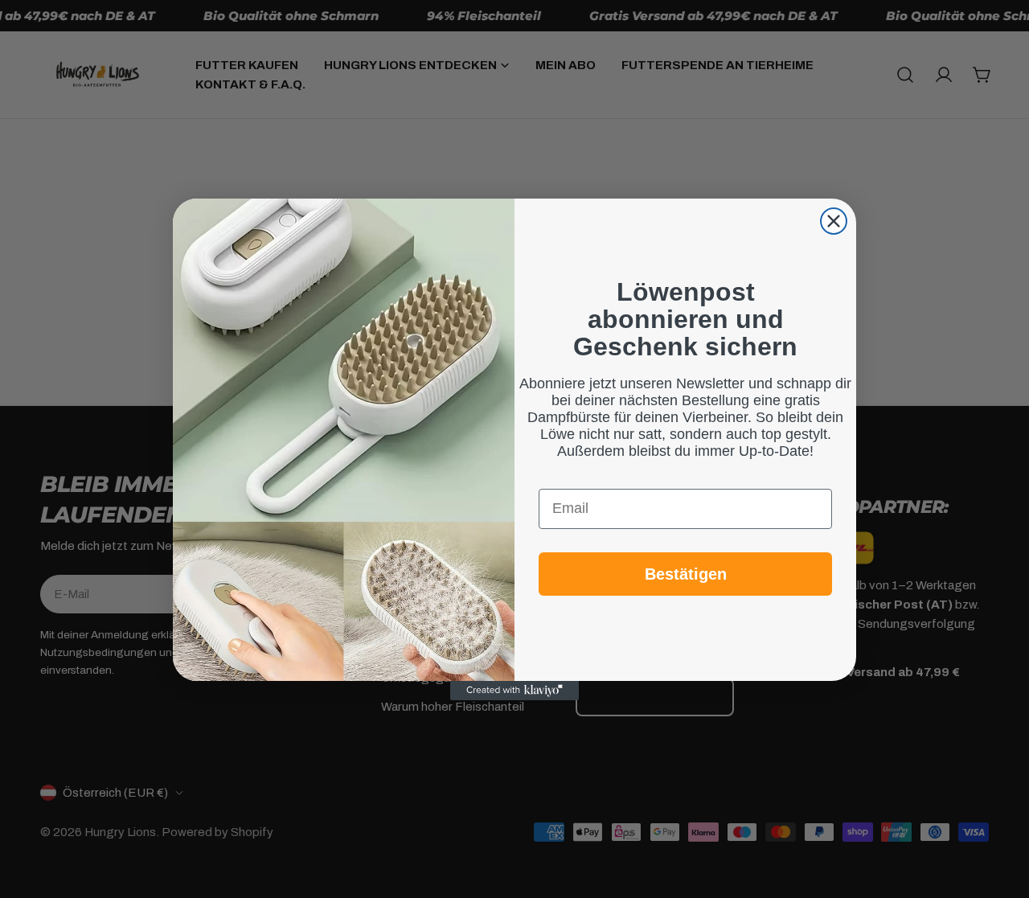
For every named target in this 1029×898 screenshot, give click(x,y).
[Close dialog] (834, 221)
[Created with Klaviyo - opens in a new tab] (514, 690)
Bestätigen (686, 573)
